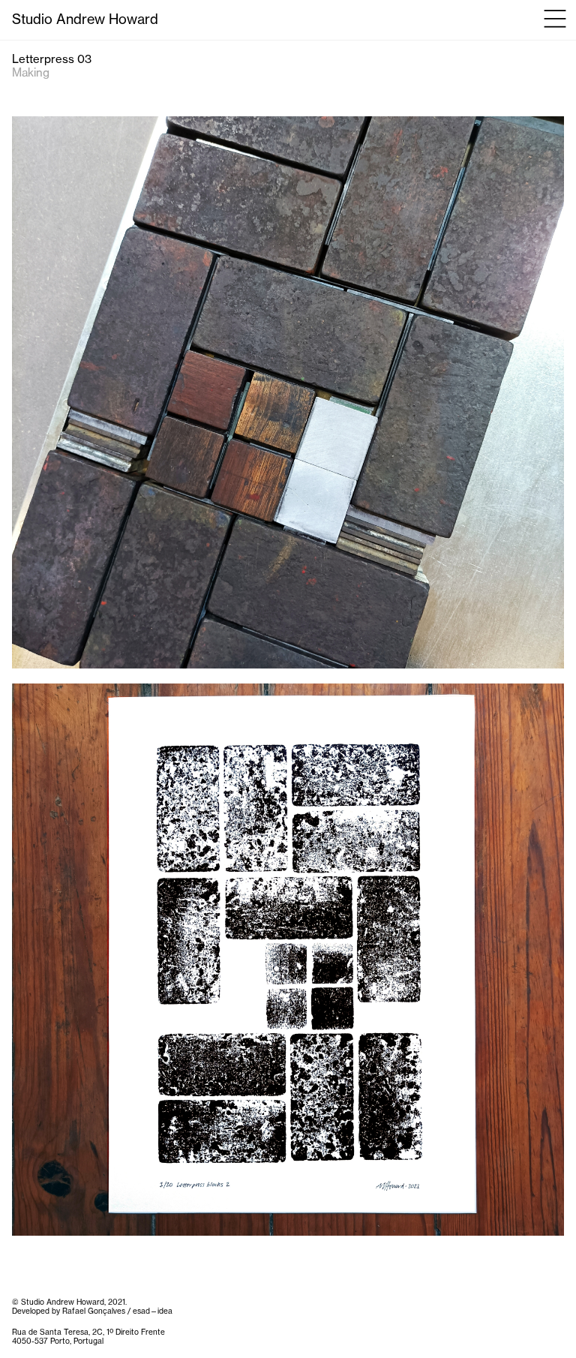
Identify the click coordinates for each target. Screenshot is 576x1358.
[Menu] (555, 18)
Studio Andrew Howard (85, 20)
